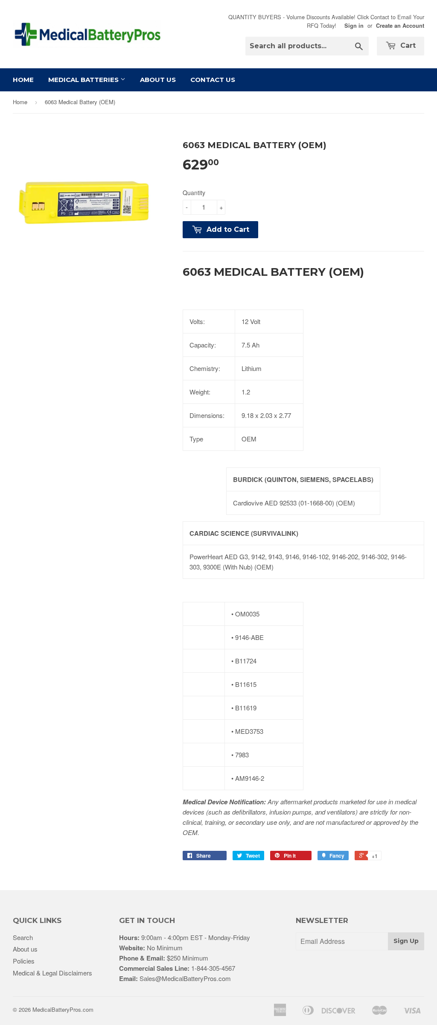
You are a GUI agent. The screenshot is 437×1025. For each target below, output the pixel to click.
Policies (24, 960)
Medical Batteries (84, 80)
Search (23, 937)
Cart (407, 45)
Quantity (194, 192)
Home (23, 80)
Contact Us (212, 80)
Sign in (354, 25)
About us (25, 948)
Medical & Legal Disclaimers (52, 972)
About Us (158, 80)
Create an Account (400, 25)
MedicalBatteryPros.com (62, 1009)
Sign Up (406, 941)
